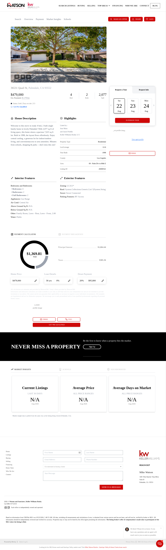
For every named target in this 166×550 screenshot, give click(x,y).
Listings (8, 455)
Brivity (14, 542)
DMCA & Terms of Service (146, 542)
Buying (81, 6)
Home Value (10, 468)
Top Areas (103, 6)
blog (155, 6)
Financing (117, 6)
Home (8, 451)
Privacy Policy (130, 542)
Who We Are (131, 6)
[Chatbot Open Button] (159, 543)
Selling (91, 6)
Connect (144, 6)
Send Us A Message (111, 487)
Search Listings (67, 6)
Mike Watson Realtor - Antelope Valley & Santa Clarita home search (106, 547)
